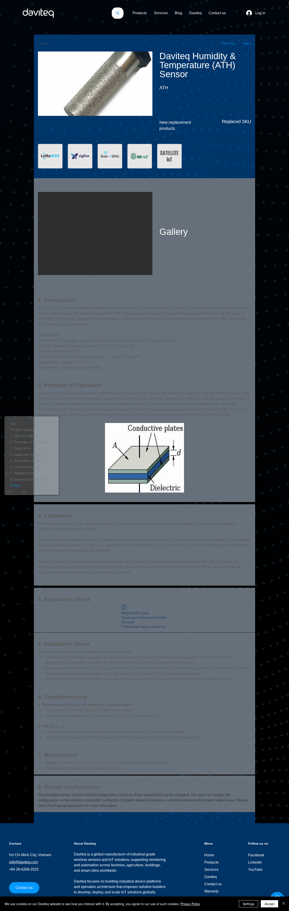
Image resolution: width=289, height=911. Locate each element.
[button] (139, 13)
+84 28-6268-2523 (24, 869)
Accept (269, 904)
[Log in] (249, 13)
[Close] (283, 903)
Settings (248, 904)
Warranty (211, 891)
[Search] (118, 13)
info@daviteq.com (23, 862)
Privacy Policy (190, 904)
